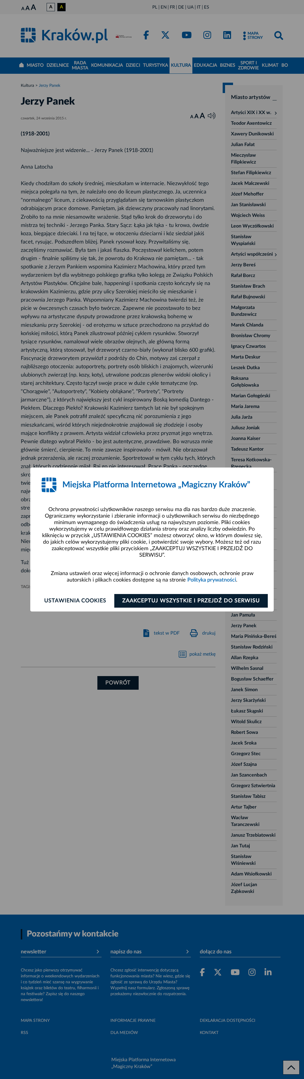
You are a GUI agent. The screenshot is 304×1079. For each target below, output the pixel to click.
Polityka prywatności (211, 580)
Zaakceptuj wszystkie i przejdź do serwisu (191, 600)
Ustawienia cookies (75, 600)
